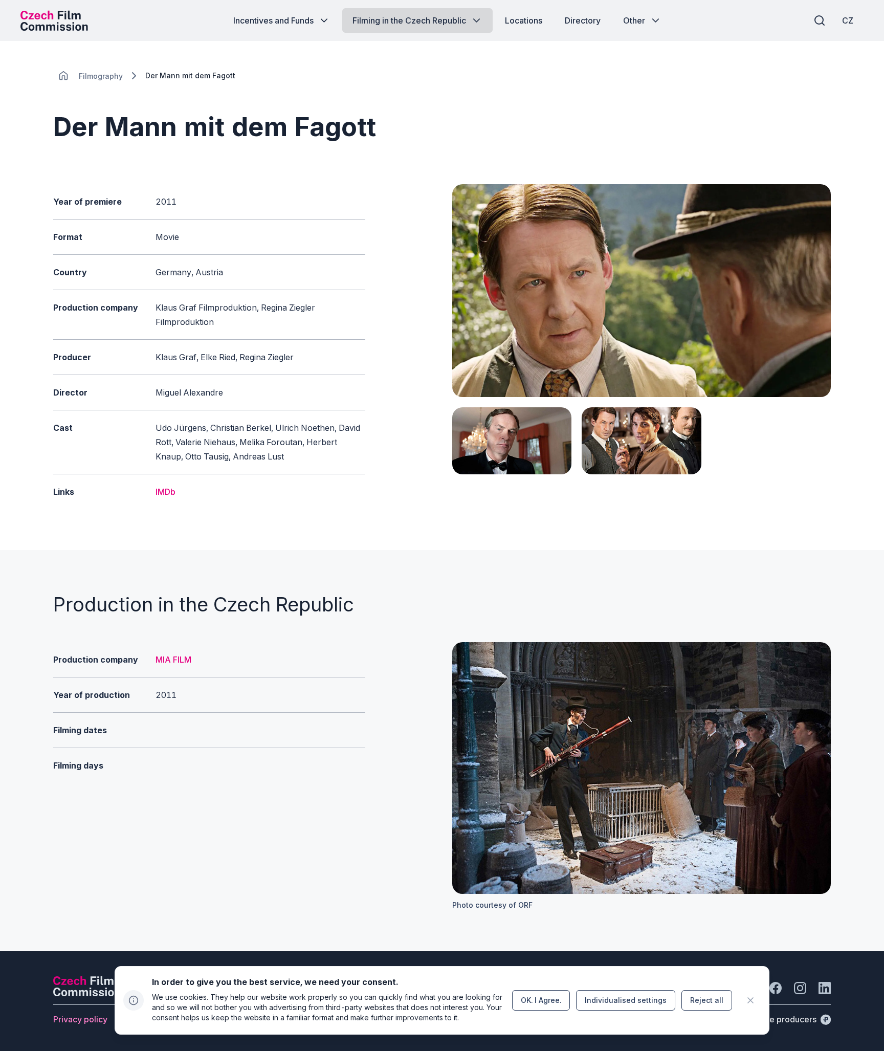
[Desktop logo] (54, 20)
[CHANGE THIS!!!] (63, 75)
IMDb (165, 492)
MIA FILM (173, 659)
